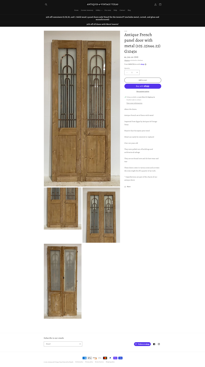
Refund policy (79, 362)
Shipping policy (110, 362)
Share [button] (129, 187)
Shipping (127, 60)
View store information (134, 103)
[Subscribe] (79, 343)
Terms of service (99, 362)
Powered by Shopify (67, 362)
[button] (46, 4)
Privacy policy (89, 362)
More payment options (142, 91)
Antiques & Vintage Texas (55, 362)
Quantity (127, 68)
